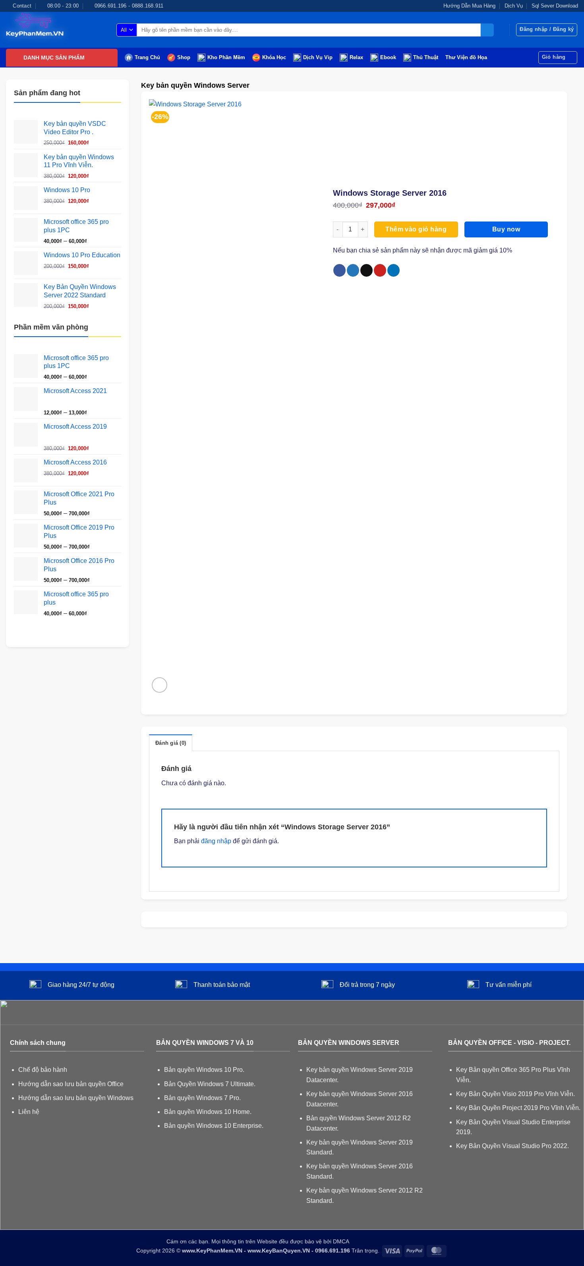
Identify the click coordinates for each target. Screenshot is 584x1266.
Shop (183, 57)
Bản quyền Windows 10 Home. (207, 1111)
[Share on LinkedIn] (393, 270)
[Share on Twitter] (353, 270)
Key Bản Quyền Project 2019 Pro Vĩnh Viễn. (518, 1107)
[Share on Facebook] (339, 270)
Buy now (506, 229)
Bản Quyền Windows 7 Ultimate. (209, 1084)
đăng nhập (216, 841)
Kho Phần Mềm (226, 57)
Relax (356, 57)
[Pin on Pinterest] (380, 270)
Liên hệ (28, 1111)
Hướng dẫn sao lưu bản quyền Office (71, 1084)
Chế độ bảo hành (42, 1069)
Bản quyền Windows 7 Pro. (202, 1098)
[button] (546, 29)
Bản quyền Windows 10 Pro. (204, 1069)
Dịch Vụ (514, 6)
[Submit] (487, 30)
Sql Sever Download (555, 6)
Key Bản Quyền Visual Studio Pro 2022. (512, 1146)
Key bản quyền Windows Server (195, 85)
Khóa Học (274, 57)
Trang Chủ (147, 57)
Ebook (388, 57)
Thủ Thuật (425, 57)
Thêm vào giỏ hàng (416, 229)
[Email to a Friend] (366, 270)
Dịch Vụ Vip (318, 57)
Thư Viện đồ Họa (466, 57)
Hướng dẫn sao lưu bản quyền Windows (75, 1098)
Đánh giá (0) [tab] (170, 743)
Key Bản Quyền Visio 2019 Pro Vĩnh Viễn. (515, 1094)
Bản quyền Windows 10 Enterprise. (213, 1125)
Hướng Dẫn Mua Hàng (469, 6)
